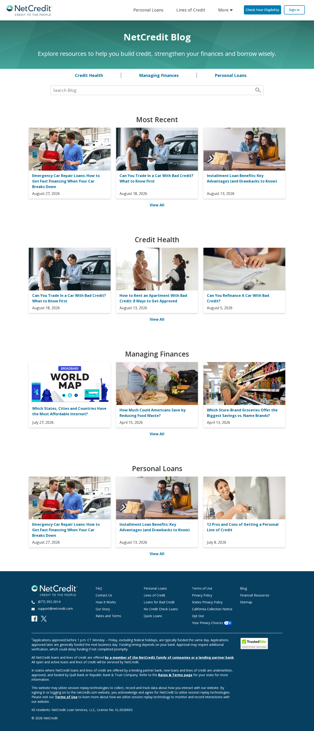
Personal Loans (148, 10)
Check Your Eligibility (262, 10)
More (223, 10)
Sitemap (246, 602)
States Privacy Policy (207, 602)
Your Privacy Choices (208, 623)
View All (157, 205)
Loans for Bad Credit (159, 602)
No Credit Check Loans (161, 609)
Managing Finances (159, 75)
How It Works (106, 602)
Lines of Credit (190, 10)
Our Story (103, 609)
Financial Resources (254, 595)
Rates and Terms (108, 616)
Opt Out (198, 616)
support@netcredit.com (55, 608)
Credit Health (89, 75)
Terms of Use (202, 588)
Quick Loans (153, 616)
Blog (243, 588)
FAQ (99, 588)
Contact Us (104, 595)
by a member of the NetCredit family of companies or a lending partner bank (169, 657)
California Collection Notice (212, 609)
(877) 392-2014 (49, 601)
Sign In (294, 10)
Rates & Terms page (175, 675)
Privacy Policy (202, 595)
